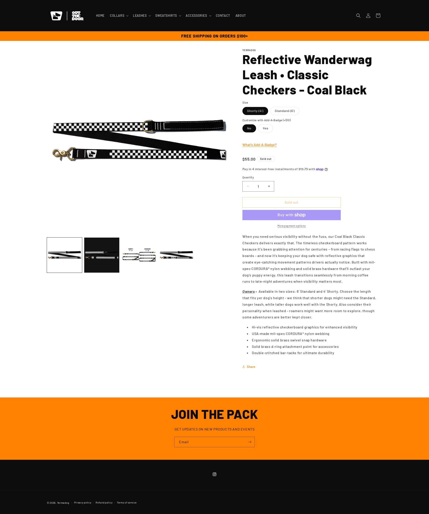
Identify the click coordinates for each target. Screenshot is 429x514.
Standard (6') (287, 112)
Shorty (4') (257, 112)
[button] (118, 15)
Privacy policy (82, 502)
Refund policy (104, 502)
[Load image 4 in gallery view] (176, 255)
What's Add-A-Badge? (259, 144)
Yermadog (63, 502)
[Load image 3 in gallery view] (139, 255)
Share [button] (251, 367)
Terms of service (127, 502)
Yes (268, 129)
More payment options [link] (292, 225)
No (251, 129)
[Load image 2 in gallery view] (101, 255)
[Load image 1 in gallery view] (64, 255)
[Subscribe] (249, 442)
